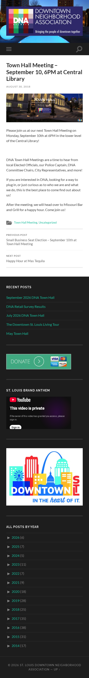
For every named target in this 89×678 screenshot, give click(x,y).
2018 (15, 609)
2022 (15, 573)
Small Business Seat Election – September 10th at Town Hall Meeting (41, 240)
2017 (15, 618)
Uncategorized (48, 222)
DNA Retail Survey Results (26, 306)
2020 (15, 591)
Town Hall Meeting (25, 222)
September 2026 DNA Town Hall (30, 297)
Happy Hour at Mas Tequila (25, 259)
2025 (15, 546)
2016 (15, 627)
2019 (15, 600)
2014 (15, 646)
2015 (15, 636)
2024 (15, 555)
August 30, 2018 (18, 86)
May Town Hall (17, 333)
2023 (15, 564)
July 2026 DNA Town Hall (25, 315)
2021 (15, 582)
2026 (15, 537)
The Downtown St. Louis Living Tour (32, 324)
